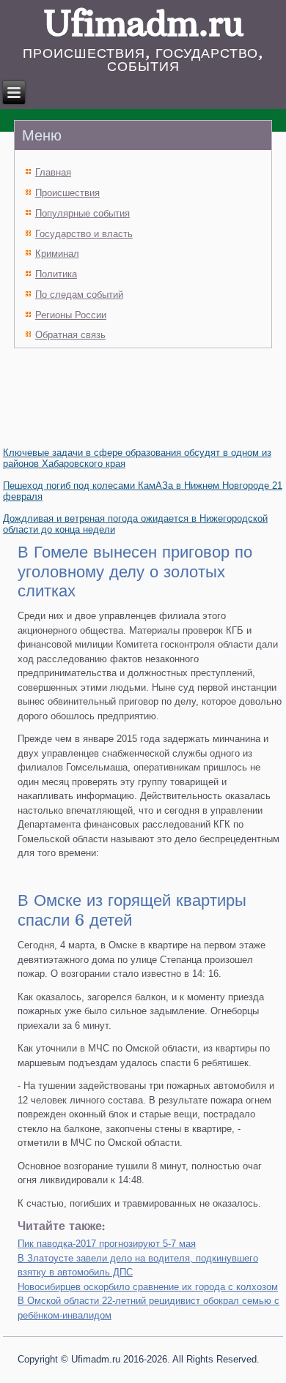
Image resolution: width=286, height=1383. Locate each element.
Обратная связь (70, 334)
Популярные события (82, 213)
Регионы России (70, 315)
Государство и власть (84, 233)
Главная (53, 172)
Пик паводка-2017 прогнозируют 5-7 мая (107, 1243)
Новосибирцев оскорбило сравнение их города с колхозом (148, 1286)
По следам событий (79, 294)
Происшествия (67, 192)
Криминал (57, 253)
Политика (56, 274)
